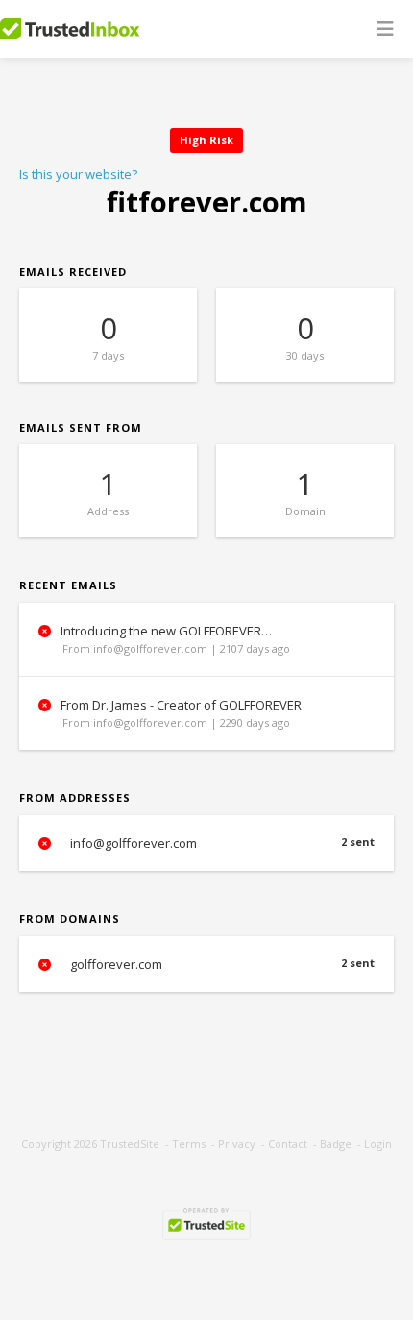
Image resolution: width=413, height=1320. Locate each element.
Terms (189, 1143)
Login (378, 1143)
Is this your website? (78, 174)
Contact (287, 1143)
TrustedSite (129, 1143)
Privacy (236, 1143)
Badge (336, 1143)
